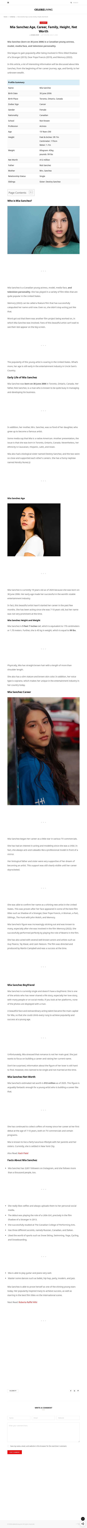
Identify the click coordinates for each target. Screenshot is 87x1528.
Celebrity (43, 22)
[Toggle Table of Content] (29, 192)
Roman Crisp (35, 35)
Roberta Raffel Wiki (28, 1302)
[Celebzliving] (43, 9)
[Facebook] (70, 1390)
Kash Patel (23, 1153)
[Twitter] (74, 1390)
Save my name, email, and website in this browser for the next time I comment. (38, 1446)
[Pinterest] (78, 1390)
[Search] (71, 2)
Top (78, 1524)
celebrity (12, 1391)
